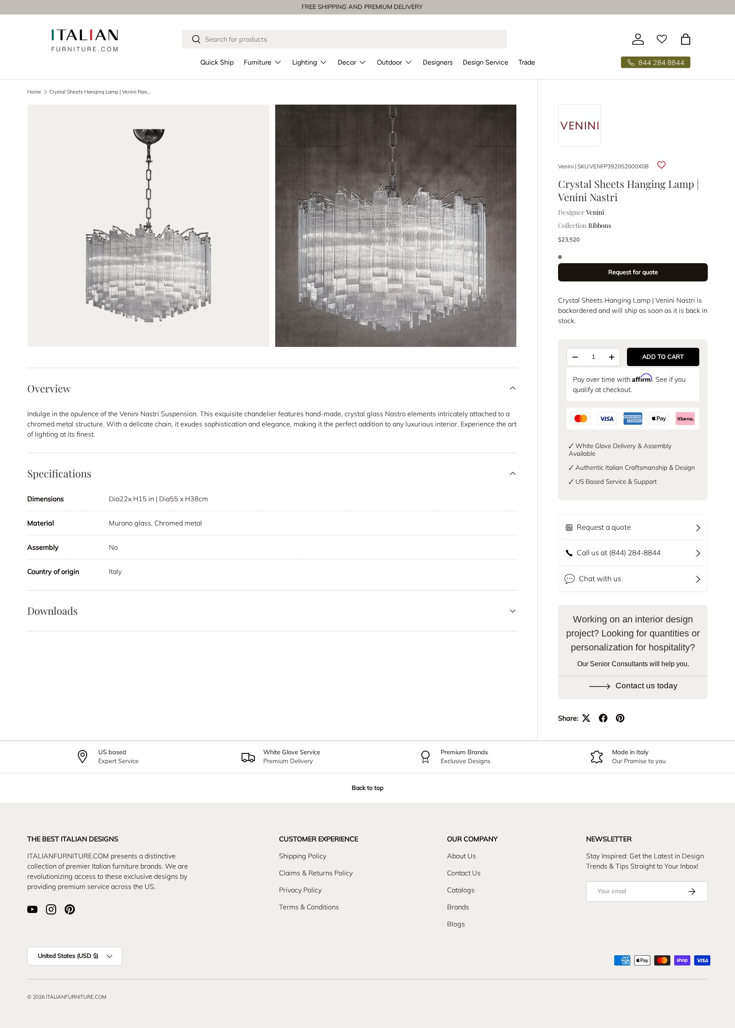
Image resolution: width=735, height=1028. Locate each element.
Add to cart (663, 357)
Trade (526, 62)
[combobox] (344, 39)
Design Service (485, 62)
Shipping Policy (302, 856)
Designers (438, 62)
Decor (347, 62)
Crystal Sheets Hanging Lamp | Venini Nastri (100, 91)
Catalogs (461, 890)
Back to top (367, 788)
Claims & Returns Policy (316, 873)
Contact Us (464, 873)
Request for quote (633, 272)
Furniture (257, 62)
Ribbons (599, 225)
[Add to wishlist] (661, 165)
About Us (461, 856)
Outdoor (389, 62)
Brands (458, 907)
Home (34, 91)
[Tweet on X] (586, 718)
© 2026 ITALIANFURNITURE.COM (66, 997)
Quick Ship (217, 62)
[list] (274, 228)
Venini (566, 166)
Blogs (456, 924)
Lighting (304, 62)
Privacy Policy (300, 890)
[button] (685, 39)
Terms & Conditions (309, 907)
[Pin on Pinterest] (620, 718)
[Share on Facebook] (603, 718)
